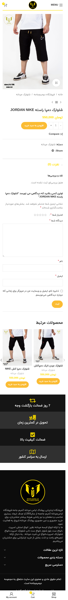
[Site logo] (32, 4)
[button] (48, 381)
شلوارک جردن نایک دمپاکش (48, 365)
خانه (60, 94)
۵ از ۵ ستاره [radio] (35, 215)
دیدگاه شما (56, 221)
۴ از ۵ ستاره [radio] (37, 215)
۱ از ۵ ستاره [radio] (45, 215)
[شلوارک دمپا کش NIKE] (17, 347)
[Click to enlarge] (56, 83)
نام (60, 261)
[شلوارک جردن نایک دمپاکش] (48, 346)
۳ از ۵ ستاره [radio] (40, 215)
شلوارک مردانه (23, 94)
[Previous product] (61, 102)
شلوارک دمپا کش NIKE (17, 369)
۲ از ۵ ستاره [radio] (42, 215)
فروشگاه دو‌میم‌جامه (44, 94)
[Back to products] (56, 102)
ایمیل (59, 276)
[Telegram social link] (53, 150)
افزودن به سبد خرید (34, 125)
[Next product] (52, 102)
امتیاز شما (56, 215)
